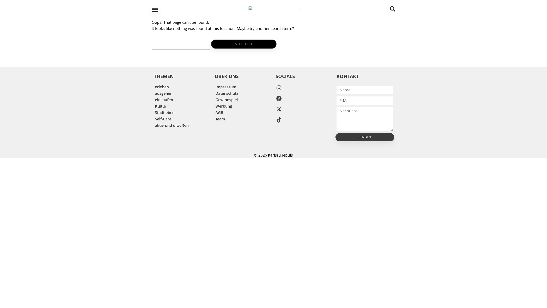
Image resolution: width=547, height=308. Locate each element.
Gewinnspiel (226, 99)
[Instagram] (279, 88)
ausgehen (163, 93)
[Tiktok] (279, 120)
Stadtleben (165, 112)
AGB (219, 112)
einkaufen (164, 99)
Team (220, 118)
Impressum (225, 86)
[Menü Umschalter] (155, 9)
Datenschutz (226, 93)
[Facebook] (279, 98)
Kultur (160, 106)
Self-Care (163, 118)
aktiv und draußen (172, 125)
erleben (162, 86)
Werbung (223, 106)
